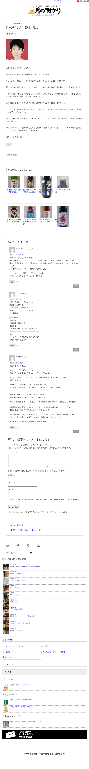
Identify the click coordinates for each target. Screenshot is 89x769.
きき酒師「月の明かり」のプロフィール (20, 685)
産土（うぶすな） (14, 594)
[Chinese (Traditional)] (78, 1)
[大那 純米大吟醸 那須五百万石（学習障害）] (30, 207)
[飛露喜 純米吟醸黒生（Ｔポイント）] (46, 177)
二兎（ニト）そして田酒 (16, 629)
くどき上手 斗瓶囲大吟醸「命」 (19, 579)
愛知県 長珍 (13, 601)
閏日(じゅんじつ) (14, 586)
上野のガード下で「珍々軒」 (14, 646)
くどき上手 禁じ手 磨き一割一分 (20, 622)
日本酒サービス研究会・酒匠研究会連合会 (21, 699)
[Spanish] (88, 1)
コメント (12, 452)
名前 (11, 475)
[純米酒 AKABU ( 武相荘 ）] (63, 207)
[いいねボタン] (9, 144)
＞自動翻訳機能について (57, 0)
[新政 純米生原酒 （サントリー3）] (46, 207)
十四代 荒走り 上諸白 (16, 608)
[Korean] (85, 1)
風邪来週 (19, 525)
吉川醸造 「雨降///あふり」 (17, 572)
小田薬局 (6, 652)
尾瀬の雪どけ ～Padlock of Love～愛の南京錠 (22, 615)
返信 (76, 286)
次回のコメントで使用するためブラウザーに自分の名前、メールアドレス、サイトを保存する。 (44, 501)
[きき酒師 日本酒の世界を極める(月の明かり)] (45, 4)
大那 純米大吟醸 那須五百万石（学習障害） (30, 221)
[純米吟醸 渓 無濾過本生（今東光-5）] (14, 207)
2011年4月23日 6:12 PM (16, 362)
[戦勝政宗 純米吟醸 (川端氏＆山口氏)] (30, 177)
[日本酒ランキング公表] (63, 177)
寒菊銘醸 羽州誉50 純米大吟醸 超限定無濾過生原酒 (25, 565)
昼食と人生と (8, 657)
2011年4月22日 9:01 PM (16, 299)
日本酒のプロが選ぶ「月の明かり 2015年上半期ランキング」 (26, 721)
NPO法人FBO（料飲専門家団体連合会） (20, 707)
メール (12, 482)
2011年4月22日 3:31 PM (16, 254)
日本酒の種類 (12, 155)
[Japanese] (83, 1)
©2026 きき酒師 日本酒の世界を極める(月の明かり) (44, 754)
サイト (11, 489)
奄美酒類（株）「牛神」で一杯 (28, 530)
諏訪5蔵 (44, 646)
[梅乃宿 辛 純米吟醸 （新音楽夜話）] (14, 177)
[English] (81, 1)
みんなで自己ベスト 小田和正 (53, 652)
